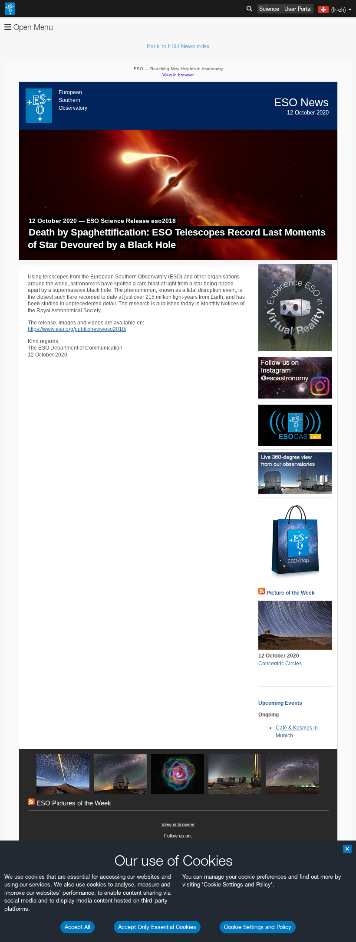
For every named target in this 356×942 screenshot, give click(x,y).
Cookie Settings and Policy (257, 926)
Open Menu (32, 27)
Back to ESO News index (178, 46)
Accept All (77, 926)
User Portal (298, 8)
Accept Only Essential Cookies (157, 926)
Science (269, 8)
